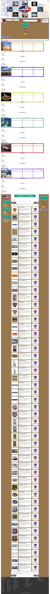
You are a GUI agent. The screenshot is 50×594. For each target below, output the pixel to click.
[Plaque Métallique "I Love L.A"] (15, 320)
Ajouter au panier (35, 211)
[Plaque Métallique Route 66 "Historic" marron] (15, 298)
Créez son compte (8, 21)
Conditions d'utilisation (16, 586)
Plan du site (14, 589)
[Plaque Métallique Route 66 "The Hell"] (15, 268)
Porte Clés (8, 582)
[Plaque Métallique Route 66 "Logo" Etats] (15, 407)
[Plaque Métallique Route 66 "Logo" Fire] (15, 539)
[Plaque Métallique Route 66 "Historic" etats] (15, 436)
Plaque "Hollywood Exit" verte (23, 214)
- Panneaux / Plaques (3, 89)
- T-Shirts (2, 78)
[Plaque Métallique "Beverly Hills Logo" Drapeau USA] (15, 312)
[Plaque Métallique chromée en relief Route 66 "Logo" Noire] (15, 495)
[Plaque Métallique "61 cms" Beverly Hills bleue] (15, 393)
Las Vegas (3, 582)
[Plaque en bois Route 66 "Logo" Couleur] (15, 509)
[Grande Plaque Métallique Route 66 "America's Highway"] (15, 341)
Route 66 (3, 585)
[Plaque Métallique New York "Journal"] (15, 524)
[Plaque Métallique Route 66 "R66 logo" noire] (15, 254)
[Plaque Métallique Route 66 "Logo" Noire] (15, 414)
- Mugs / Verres (3, 63)
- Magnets (2, 83)
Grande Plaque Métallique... (23, 338)
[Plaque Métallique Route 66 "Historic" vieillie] (15, 444)
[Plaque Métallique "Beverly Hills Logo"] (15, 210)
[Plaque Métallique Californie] (15, 349)
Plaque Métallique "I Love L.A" (23, 316)
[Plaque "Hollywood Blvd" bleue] (15, 225)
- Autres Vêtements (3, 80)
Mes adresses (27, 582)
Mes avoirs (26, 581)
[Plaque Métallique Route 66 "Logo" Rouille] (15, 531)
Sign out (26, 586)
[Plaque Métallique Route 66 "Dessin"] (15, 451)
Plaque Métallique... (22, 207)
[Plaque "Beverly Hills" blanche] (15, 232)
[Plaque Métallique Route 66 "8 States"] (15, 553)
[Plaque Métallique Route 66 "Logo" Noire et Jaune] (15, 487)
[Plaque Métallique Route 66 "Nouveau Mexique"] (15, 276)
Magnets (8, 581)
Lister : (14, 204)
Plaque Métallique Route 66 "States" (24, 557)
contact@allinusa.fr (41, 580)
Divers (2, 586)
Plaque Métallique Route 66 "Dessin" (24, 448)
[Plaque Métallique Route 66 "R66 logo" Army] (15, 261)
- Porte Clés (2, 109)
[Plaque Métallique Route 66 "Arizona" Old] (15, 247)
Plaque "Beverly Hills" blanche (23, 229)
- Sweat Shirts (3, 53)
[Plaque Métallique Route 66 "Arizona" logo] (15, 239)
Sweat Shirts (3, 589)
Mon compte (27, 578)
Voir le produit (21, 212)
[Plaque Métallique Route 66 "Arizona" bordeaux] (15, 290)
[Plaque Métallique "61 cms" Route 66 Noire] (15, 400)
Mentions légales (15, 585)
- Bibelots (2, 59)
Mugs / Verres (8, 586)
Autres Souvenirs (9, 585)
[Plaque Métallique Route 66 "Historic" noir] (15, 429)
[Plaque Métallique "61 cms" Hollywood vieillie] (15, 385)
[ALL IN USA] (25, 9)
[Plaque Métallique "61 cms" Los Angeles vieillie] (15, 327)
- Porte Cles (2, 84)
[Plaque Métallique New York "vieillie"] (15, 356)
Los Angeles (3, 581)
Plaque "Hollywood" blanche (23, 375)
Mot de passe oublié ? (15, 21)
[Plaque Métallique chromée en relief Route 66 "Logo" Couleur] (15, 502)
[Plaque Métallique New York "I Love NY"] (15, 334)
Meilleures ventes (15, 582)
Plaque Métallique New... (22, 331)
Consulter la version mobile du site (25, 592)
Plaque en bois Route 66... (23, 506)
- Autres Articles (3, 65)
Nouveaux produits (15, 581)
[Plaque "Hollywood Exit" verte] (15, 217)
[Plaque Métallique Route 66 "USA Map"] (15, 480)
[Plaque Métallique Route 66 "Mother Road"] (15, 568)
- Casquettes (2, 54)
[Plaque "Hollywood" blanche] (15, 378)
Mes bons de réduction (28, 585)
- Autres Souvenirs (3, 60)
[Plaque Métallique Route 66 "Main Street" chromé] (15, 283)
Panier (43, 206)
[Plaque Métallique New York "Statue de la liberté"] (15, 363)
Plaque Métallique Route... (23, 236)
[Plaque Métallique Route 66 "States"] (15, 560)
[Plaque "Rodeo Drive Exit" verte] (15, 517)
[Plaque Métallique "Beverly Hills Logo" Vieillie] (15, 305)
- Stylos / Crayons (3, 64)
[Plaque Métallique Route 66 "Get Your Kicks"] (15, 546)
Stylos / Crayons (9, 589)
